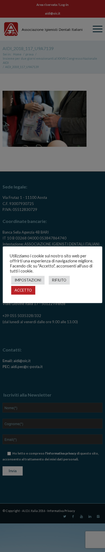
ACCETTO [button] (23, 290)
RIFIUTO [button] (59, 280)
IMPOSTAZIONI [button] (28, 280)
